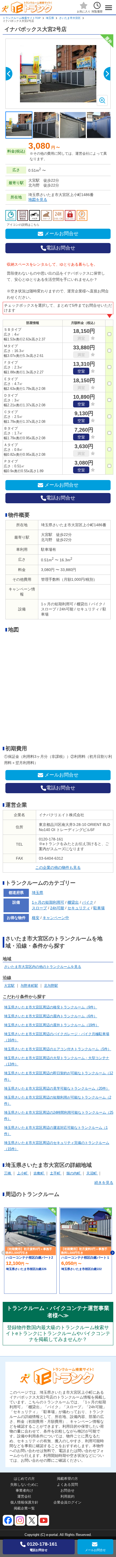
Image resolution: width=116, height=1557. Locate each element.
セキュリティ (78, 908)
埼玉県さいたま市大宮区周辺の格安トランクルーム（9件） (50, 1007)
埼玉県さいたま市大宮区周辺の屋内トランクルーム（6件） (50, 1016)
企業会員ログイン (67, 1502)
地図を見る (37, 199)
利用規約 (67, 1496)
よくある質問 (67, 1484)
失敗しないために (24, 1484)
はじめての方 (24, 1479)
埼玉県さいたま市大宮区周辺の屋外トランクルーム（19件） (51, 1025)
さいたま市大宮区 (70, 17)
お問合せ (67, 1490)
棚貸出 (73, 902)
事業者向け (24, 1490)
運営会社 (24, 1496)
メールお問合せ (62, 233)
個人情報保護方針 (24, 1502)
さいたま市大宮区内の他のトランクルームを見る (42, 967)
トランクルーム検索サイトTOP (22, 17)
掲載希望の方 (67, 1479)
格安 (35, 918)
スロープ (39, 908)
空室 (81, 371)
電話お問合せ (60, 248)
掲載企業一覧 (24, 1508)
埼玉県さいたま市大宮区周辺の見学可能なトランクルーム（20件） (57, 1088)
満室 (81, 338)
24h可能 (57, 908)
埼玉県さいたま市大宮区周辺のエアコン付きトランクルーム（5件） (57, 1049)
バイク (87, 902)
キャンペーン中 (56, 918)
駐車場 (99, 908)
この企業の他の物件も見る (58, 867)
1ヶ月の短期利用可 (48, 902)
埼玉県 (50, 17)
